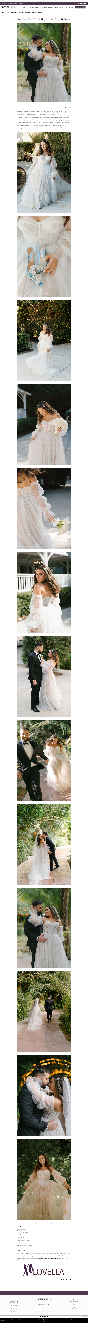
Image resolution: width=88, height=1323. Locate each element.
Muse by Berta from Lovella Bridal (30, 1234)
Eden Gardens (23, 1229)
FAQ (74, 1307)
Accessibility (18, 1316)
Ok (4, 1320)
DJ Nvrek (20, 1242)
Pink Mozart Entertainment (27, 1245)
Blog (8, 12)
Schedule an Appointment (74, 1301)
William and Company (23, 1235)
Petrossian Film (25, 1232)
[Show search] (71, 3)
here (44, 1321)
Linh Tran (23, 1238)
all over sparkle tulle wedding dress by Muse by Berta (27, 122)
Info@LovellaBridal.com (44, 1311)
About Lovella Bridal (74, 1302)
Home (3, 12)
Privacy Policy (12, 1316)
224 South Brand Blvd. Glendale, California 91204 (14, 1302)
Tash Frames (25, 1230)
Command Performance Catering (27, 1243)
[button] (74, 3)
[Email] (70, 1279)
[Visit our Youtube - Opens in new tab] (83, 3)
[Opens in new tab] (66, 1279)
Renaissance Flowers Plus (26, 1240)
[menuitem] (12, 3)
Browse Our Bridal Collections (44, 0)
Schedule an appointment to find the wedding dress (47, 1258)
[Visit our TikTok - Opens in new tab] (81, 3)
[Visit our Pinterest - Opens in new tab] (85, 3)
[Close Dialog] (1, 1320)
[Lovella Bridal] (11, 7)
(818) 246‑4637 (14, 1310)
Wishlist (73, 1304)
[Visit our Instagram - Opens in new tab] (78, 3)
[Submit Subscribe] (64, 1293)
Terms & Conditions (5, 1316)
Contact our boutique (74, 1308)
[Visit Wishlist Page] (76, 3)
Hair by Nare (21, 1237)
